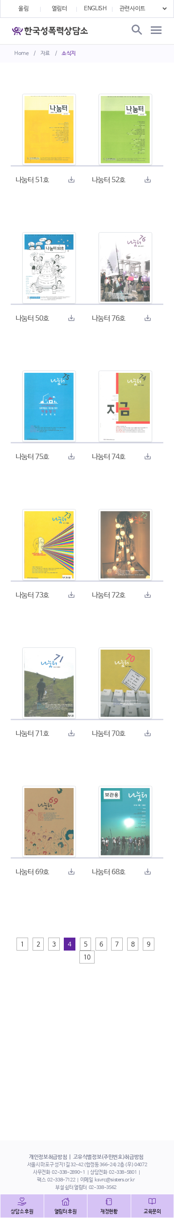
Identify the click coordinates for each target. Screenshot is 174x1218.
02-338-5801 (123, 1172)
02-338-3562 (102, 1187)
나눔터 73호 (33, 595)
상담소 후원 (22, 1211)
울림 (23, 8)
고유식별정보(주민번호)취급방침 (108, 1157)
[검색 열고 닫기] (136, 30)
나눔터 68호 (109, 872)
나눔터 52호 (109, 180)
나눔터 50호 (33, 318)
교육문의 (152, 1211)
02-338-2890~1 (68, 1172)
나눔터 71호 (33, 734)
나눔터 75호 (33, 457)
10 (86, 957)
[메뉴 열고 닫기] (156, 30)
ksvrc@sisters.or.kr (114, 1180)
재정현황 (109, 1211)
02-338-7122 (61, 1180)
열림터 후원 (65, 1211)
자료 (45, 53)
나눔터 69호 (33, 872)
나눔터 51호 (33, 180)
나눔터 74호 (109, 457)
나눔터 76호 (109, 318)
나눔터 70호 (109, 734)
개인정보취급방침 (48, 1157)
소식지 (69, 53)
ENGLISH (95, 8)
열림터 (59, 8)
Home (21, 53)
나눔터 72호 (109, 595)
